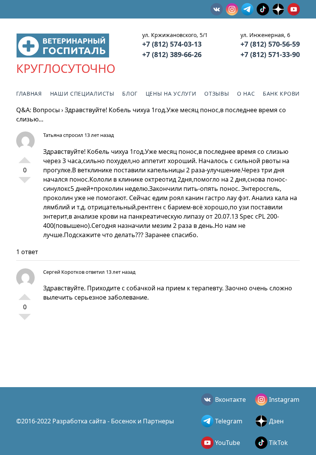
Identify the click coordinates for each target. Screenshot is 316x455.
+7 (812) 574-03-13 (172, 44)
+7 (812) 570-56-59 (270, 44)
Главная (29, 93)
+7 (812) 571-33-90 (270, 54)
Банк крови (281, 93)
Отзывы (216, 93)
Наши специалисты (82, 93)
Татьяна (52, 134)
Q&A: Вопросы (38, 110)
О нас (246, 93)
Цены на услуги (171, 93)
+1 (24, 157)
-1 (24, 183)
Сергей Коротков (63, 271)
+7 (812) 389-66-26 (172, 54)
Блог (130, 93)
